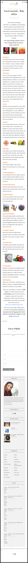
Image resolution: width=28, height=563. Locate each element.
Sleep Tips (6, 470)
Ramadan (6, 467)
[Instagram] (2, 2)
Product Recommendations (17, 465)
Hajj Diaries (16, 459)
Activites (5, 454)
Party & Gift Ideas (7, 464)
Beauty (15, 454)
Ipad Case (13, 428)
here (7, 70)
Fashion (5, 459)
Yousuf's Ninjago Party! (15, 422)
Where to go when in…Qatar (13, 487)
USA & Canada (7, 477)
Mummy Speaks (17, 461)
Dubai (15, 457)
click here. (16, 316)
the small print (6, 472)
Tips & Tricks (16, 472)
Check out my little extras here (14, 304)
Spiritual (15, 470)
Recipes (15, 467)
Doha (5, 457)
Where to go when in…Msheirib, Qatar (15, 522)
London (5, 461)
